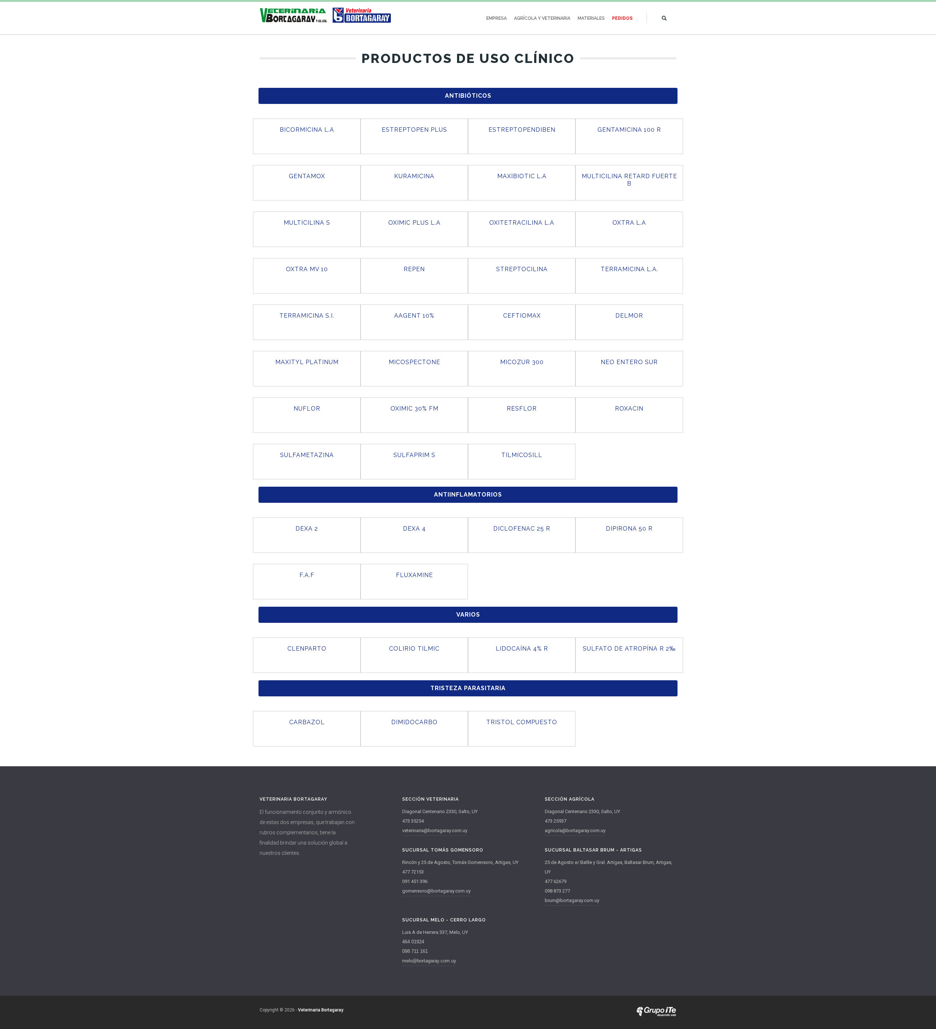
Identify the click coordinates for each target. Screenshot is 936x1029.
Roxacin (629, 408)
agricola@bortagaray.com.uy (575, 830)
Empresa (496, 18)
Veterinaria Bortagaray (320, 1010)
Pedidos (622, 18)
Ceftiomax (522, 315)
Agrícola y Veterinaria (542, 18)
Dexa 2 (306, 528)
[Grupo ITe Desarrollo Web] (656, 1014)
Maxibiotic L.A (522, 176)
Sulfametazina (307, 455)
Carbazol (307, 722)
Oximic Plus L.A (414, 222)
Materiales (591, 18)
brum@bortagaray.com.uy (572, 900)
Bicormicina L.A (307, 129)
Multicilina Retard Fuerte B (629, 180)
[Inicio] (325, 15)
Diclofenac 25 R (521, 528)
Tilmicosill (521, 455)
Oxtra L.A (629, 222)
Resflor (522, 408)
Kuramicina (414, 176)
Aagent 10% (414, 315)
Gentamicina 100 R (629, 129)
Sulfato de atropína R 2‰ (629, 648)
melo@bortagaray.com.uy (429, 960)
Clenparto (307, 648)
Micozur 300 (522, 362)
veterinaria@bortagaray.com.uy (434, 830)
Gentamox (307, 176)
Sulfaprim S (414, 455)
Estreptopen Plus (414, 129)
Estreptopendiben (521, 129)
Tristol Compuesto (521, 722)
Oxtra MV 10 (307, 269)
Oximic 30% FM (414, 408)
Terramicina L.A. (629, 269)
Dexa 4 (414, 528)
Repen (414, 269)
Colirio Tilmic (414, 648)
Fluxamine (414, 575)
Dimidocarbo (414, 722)
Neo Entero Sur (629, 362)
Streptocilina (522, 269)
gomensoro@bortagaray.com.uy (436, 891)
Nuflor (307, 408)
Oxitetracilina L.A (521, 222)
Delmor (629, 315)
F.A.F (306, 575)
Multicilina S (307, 222)
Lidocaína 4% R (522, 648)
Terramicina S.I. (306, 315)
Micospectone (414, 362)
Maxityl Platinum (307, 362)
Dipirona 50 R (629, 528)
